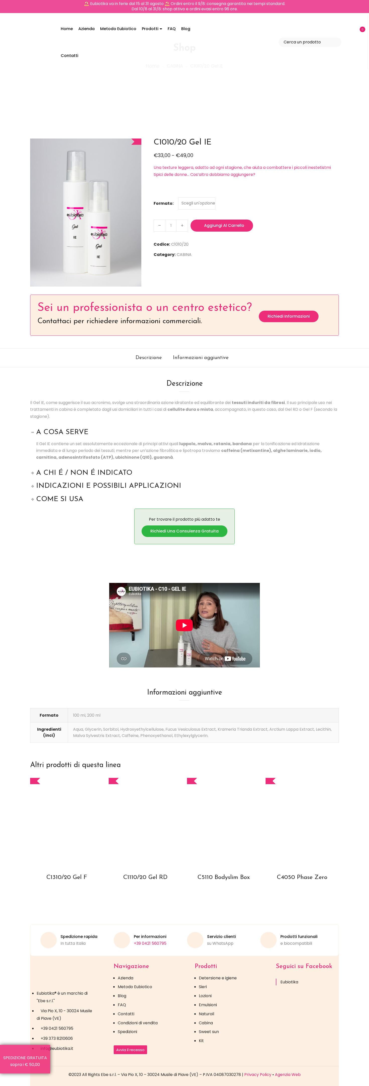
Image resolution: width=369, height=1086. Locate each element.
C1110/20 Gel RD (145, 877)
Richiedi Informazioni (289, 316)
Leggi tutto (219, 834)
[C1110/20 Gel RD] (145, 821)
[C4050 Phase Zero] (302, 821)
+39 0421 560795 (150, 943)
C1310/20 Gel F (66, 877)
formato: (163, 203)
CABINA (184, 254)
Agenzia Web (288, 1074)
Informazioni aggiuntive (201, 357)
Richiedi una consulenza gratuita (184, 531)
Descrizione (149, 357)
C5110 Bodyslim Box (224, 877)
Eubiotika (289, 982)
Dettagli (71, 834)
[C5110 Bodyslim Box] (224, 821)
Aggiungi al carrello (224, 225)
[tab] (149, 357)
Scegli (62, 834)
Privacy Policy (257, 1074)
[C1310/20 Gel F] (67, 821)
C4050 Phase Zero (302, 877)
